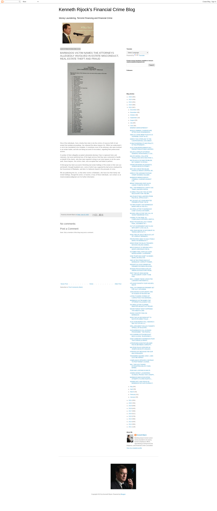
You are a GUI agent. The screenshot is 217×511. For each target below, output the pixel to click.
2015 (130, 416)
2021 (130, 400)
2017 (130, 411)
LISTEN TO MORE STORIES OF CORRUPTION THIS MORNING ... (141, 297)
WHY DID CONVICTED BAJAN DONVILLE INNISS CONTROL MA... (142, 169)
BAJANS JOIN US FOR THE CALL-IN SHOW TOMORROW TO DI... (141, 214)
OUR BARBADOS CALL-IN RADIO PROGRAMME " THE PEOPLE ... (141, 331)
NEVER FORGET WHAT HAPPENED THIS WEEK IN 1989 (141, 309)
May (131, 386)
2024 (130, 102)
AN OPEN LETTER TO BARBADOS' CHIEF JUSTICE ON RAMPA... (141, 209)
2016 (130, 413)
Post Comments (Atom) (75, 287)
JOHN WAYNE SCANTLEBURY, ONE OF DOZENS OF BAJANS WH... (141, 292)
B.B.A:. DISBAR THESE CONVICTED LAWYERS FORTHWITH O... (141, 279)
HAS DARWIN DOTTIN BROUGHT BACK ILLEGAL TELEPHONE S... (141, 335)
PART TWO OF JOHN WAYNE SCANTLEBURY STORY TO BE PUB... (140, 274)
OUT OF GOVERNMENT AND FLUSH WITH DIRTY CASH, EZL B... (141, 227)
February (133, 394)
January (133, 397)
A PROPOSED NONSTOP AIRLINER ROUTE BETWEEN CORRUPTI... (141, 344)
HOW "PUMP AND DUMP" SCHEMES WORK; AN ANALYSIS (141, 256)
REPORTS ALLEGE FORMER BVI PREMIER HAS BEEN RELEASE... (141, 265)
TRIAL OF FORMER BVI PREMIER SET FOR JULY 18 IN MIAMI (142, 288)
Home (91, 284)
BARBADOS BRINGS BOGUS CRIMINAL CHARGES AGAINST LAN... (140, 179)
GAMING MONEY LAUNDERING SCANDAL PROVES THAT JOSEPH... (142, 373)
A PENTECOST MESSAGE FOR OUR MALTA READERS (141, 352)
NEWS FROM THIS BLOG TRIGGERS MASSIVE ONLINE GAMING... (141, 244)
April (131, 389)
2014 (130, 419)
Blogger (123, 494)
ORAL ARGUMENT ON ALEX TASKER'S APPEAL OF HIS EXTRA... (142, 326)
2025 (130, 99)
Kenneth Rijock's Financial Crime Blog (97, 9)
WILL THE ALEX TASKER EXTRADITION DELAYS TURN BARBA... (140, 366)
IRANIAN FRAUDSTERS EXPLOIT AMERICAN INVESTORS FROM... (141, 269)
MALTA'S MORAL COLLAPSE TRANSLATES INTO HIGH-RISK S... (142, 157)
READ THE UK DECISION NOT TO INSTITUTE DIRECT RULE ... (140, 318)
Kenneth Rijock (142, 435)
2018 (130, 408)
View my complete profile (134, 448)
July (131, 123)
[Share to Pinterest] (102, 215)
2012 (130, 424)
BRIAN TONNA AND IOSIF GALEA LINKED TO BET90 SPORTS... (140, 184)
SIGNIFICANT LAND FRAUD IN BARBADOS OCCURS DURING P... (141, 382)
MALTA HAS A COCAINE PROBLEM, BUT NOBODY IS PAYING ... (141, 161)
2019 (130, 406)
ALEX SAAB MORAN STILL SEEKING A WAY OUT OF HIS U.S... (142, 322)
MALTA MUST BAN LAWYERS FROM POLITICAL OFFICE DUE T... (141, 197)
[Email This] (94, 215)
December (133, 110)
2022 (130, 107)
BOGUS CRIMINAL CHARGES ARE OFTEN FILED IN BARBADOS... (141, 131)
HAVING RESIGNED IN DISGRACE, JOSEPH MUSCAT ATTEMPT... (141, 165)
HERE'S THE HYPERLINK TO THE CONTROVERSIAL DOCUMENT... (141, 139)
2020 (130, 403)
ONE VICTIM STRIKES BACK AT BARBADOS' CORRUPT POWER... (141, 261)
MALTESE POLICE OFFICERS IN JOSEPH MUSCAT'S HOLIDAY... (140, 348)
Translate (142, 55)
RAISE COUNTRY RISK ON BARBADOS (138, 314)
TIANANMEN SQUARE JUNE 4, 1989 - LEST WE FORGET (142, 356)
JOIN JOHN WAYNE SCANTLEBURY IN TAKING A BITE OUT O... (142, 231)
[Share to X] (98, 215)
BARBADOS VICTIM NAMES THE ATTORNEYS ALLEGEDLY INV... (140, 301)
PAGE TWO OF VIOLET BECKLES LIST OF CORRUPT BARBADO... (142, 235)
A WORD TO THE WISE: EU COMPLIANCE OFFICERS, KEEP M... (142, 218)
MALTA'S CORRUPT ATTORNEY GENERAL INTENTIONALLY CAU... (141, 152)
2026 (130, 97)
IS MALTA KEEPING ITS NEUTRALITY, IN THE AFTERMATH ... (141, 144)
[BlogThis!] (96, 215)
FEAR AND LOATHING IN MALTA (140, 370)
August (132, 120)
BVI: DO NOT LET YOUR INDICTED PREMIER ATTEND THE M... (141, 201)
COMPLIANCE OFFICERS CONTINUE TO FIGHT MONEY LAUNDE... (142, 361)
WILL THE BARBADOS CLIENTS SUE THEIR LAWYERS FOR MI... (141, 188)
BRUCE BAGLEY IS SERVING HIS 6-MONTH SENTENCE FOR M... (141, 248)
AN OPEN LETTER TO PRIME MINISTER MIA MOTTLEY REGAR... (142, 305)
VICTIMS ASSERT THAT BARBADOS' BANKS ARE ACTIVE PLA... (141, 205)
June (132, 125)
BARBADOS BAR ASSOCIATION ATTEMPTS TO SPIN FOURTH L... (141, 378)
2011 (130, 427)
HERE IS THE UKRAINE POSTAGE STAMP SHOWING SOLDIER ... (141, 174)
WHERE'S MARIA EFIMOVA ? (139, 128)
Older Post (118, 284)
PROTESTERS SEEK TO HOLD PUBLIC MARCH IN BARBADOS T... (142, 239)
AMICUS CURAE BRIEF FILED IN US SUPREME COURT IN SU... (141, 135)
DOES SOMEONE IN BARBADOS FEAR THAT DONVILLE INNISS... (142, 339)
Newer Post (64, 284)
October (132, 115)
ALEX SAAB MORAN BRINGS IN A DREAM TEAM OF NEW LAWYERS (141, 148)
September (133, 118)
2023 (130, 105)
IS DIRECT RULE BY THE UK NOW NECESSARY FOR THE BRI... (141, 192)
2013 (130, 421)
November (133, 112)
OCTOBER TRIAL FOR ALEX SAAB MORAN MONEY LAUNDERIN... (141, 252)
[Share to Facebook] (100, 215)
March (132, 392)
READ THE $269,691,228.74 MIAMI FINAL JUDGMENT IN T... (141, 222)
